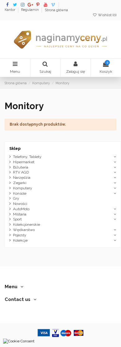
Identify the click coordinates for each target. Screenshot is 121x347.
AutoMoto (21, 209)
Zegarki (19, 183)
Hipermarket (23, 162)
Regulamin (30, 10)
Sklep (15, 148)
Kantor (10, 10)
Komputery (22, 188)
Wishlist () (106, 15)
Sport (17, 219)
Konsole (19, 193)
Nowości (20, 203)
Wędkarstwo (24, 230)
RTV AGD (21, 172)
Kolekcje (20, 240)
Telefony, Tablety (27, 157)
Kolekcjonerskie (26, 224)
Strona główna (56, 10)
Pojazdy (19, 235)
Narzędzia (21, 177)
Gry (16, 198)
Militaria (19, 214)
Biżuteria (20, 167)
